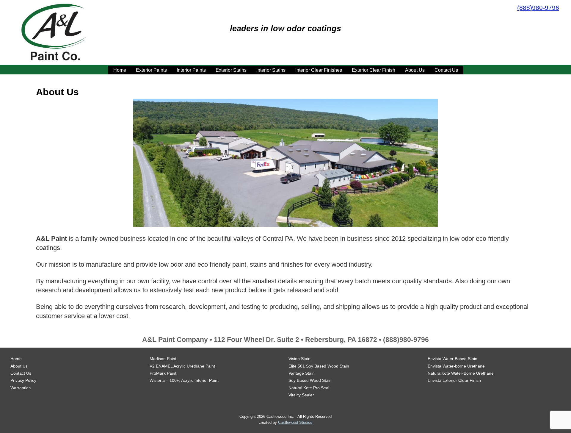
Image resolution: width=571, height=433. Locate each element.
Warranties (20, 388)
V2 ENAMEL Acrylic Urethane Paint (182, 366)
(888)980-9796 (538, 7)
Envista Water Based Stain (452, 359)
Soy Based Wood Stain (310, 380)
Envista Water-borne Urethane (456, 366)
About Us (415, 70)
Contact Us (446, 70)
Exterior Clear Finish (373, 70)
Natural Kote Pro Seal (308, 388)
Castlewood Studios (295, 422)
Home (119, 70)
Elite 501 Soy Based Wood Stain (318, 366)
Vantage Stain (301, 373)
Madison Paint (163, 359)
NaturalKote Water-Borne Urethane (461, 373)
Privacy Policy (23, 380)
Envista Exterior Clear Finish (454, 380)
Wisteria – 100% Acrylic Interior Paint (184, 380)
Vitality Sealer (301, 395)
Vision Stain (299, 359)
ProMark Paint (163, 373)
